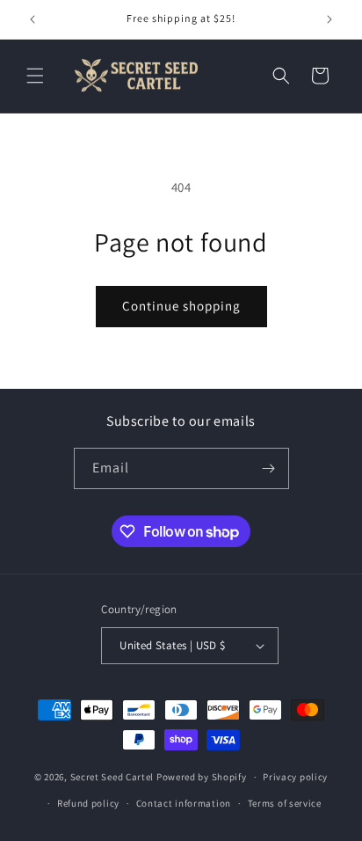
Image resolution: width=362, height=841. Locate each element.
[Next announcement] (329, 19)
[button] (35, 75)
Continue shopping (181, 305)
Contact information (183, 803)
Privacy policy (295, 777)
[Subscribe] (269, 468)
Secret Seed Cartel (112, 777)
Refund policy (88, 803)
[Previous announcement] (32, 19)
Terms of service (285, 803)
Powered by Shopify (201, 777)
